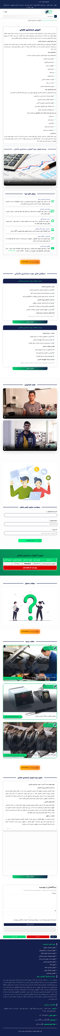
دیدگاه (54, 893)
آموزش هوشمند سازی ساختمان (47, 956)
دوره (52, 20)
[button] (4, 11)
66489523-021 (11, 251)
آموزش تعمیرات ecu (50, 967)
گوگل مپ (44, 1020)
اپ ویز (37, 1020)
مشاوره (37, 936)
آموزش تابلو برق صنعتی (49, 962)
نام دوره (54, 529)
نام (55, 910)
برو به (52, 937)
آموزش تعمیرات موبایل (50, 947)
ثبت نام (14, 936)
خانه (56, 20)
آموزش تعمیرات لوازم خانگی (48, 953)
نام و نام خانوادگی (51, 511)
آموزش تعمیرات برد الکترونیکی (47, 950)
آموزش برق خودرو (51, 973)
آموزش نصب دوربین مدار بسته (47, 959)
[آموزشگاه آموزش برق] (49, 12)
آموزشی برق (50, 980)
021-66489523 (44, 2)
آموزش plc (53, 965)
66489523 (45, 1015)
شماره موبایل (53, 520)
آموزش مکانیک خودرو (50, 970)
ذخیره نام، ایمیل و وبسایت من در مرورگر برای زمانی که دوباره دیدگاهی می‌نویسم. (34, 920)
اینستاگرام (38, 1024)
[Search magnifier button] (55, 16)
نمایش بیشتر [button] (30, 322)
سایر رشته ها (46, 20)
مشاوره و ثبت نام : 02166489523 (30, 262)
